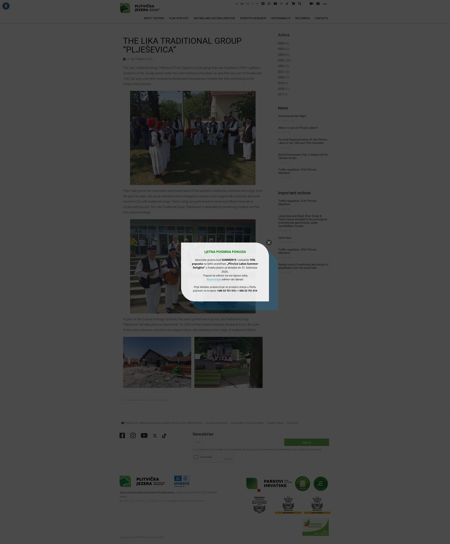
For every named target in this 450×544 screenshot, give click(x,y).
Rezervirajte (214, 279)
